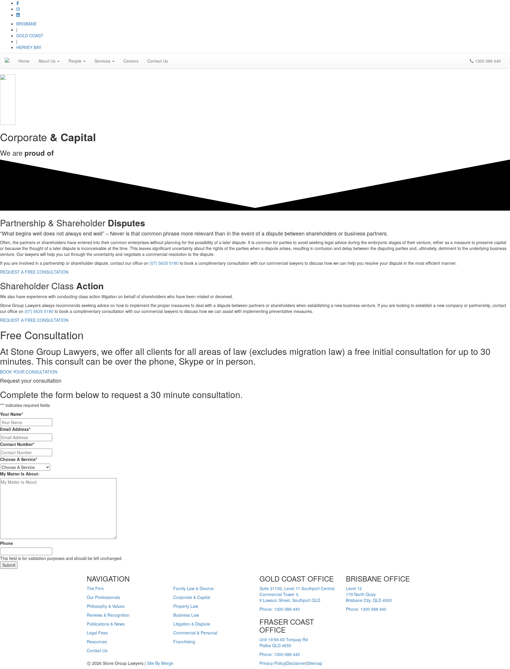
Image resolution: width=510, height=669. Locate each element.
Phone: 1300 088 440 (279, 609)
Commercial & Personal (195, 633)
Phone (6, 543)
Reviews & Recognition (108, 615)
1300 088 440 (487, 61)
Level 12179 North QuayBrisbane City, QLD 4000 (369, 594)
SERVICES (191, 578)
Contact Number (17, 444)
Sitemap (314, 663)
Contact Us (157, 61)
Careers (130, 61)
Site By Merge (160, 663)
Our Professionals (103, 597)
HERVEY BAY (28, 47)
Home (24, 61)
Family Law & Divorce (193, 588)
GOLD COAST (29, 35)
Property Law (185, 606)
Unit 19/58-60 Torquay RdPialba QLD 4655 (283, 642)
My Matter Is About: (20, 474)
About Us (47, 61)
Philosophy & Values (106, 606)
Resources (97, 641)
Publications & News (106, 624)
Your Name (11, 414)
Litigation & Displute (191, 624)
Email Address (15, 429)
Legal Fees (97, 633)
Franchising (184, 641)
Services (103, 61)
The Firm (95, 588)
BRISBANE (26, 24)
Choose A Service (18, 459)
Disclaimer (296, 663)
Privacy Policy (272, 663)
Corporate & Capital (191, 597)
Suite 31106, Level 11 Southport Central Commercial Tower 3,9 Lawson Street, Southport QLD (296, 594)
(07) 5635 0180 (164, 263)
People (75, 61)
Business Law (186, 615)
